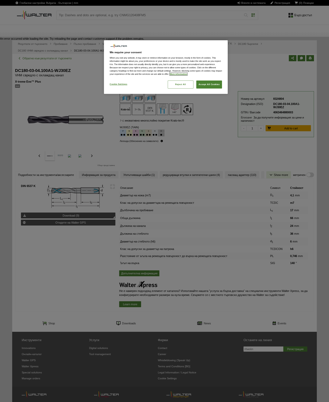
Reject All (180, 84)
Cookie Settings (118, 84)
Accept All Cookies (209, 84)
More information (178, 74)
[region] (166, 67)
